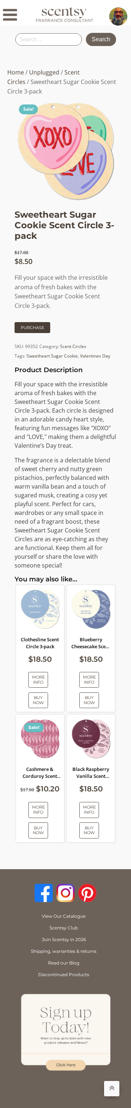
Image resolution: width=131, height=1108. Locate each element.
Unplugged (44, 72)
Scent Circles (73, 346)
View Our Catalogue (64, 916)
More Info (38, 679)
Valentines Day (95, 356)
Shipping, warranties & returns (63, 951)
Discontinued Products (63, 974)
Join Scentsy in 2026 (64, 939)
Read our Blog (63, 963)
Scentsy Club (63, 928)
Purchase (32, 327)
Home (15, 72)
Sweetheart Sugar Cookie (52, 356)
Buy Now (38, 700)
